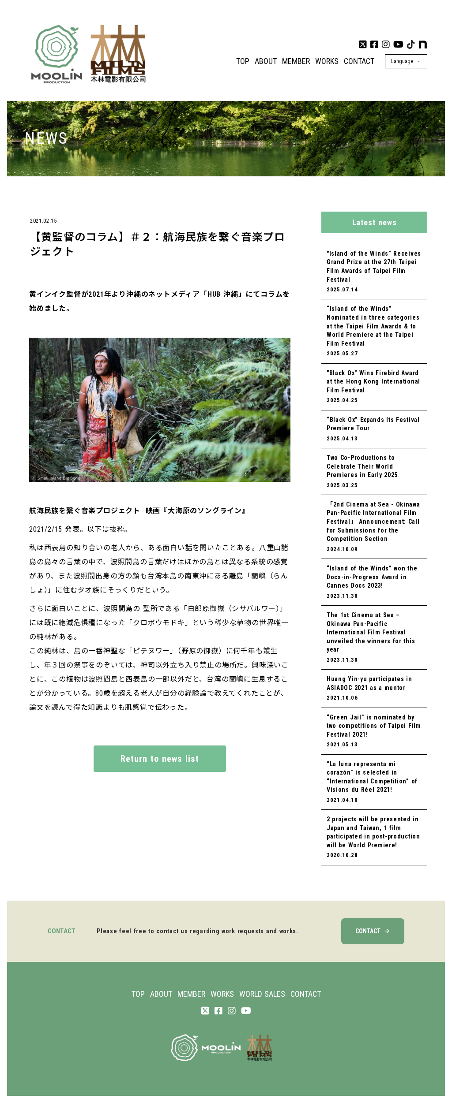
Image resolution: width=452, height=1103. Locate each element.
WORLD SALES (262, 994)
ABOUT (266, 61)
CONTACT (359, 61)
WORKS (327, 61)
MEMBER (296, 61)
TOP (242, 61)
